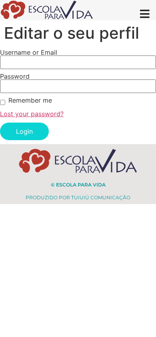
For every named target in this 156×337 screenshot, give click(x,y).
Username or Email (28, 52)
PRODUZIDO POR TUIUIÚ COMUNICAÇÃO (78, 197)
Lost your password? (32, 114)
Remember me (30, 100)
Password (15, 76)
